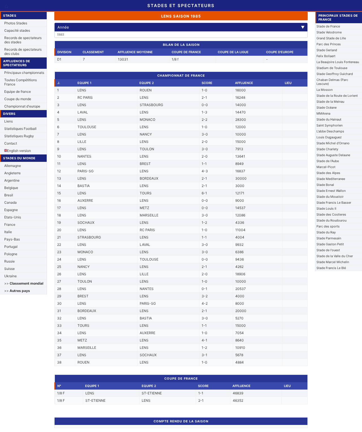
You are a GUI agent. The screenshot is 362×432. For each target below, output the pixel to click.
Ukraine (10, 276)
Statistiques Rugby (19, 136)
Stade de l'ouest (328, 250)
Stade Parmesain (328, 238)
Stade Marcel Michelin (332, 262)
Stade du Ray (326, 232)
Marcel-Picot (325, 167)
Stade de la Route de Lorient (337, 96)
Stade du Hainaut (328, 119)
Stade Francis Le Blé (331, 268)
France (9, 224)
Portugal (11, 246)
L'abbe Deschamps (330, 131)
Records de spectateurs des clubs (23, 51)
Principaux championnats (24, 72)
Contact (10, 143)
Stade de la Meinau (330, 102)
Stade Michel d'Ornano (333, 143)
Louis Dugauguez (329, 137)
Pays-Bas (12, 239)
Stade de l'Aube (327, 161)
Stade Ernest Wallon (331, 191)
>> (23, 283)
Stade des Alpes (328, 173)
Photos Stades (15, 23)
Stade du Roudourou (331, 220)
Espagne (11, 210)
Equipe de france (17, 91)
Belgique (11, 188)
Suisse (9, 268)
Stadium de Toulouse (331, 68)
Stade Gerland (326, 50)
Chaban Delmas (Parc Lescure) (332, 82)
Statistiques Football (20, 128)
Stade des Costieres (331, 214)
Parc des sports (328, 226)
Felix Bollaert (325, 56)
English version (19, 151)
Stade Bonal (325, 185)
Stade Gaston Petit (330, 244)
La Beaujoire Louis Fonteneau (337, 62)
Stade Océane (326, 107)
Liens (8, 121)
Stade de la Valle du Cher (334, 256)
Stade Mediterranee (330, 179)
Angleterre (12, 173)
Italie (8, 232)
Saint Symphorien (329, 125)
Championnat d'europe (22, 106)
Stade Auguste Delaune (333, 155)
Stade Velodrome (329, 32)
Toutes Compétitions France (20, 82)
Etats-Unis (12, 217)
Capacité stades (17, 30)
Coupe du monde (17, 99)
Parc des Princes (328, 44)
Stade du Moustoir (330, 197)
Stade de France (328, 26)
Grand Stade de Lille (331, 38)
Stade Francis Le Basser (333, 203)
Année (181, 27)
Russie (9, 261)
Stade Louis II (326, 208)
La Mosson (324, 90)
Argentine (12, 180)
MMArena (323, 113)
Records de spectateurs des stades (23, 40)
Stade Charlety (327, 149)
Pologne (10, 254)
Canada (10, 202)
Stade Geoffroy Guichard (334, 74)
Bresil (8, 195)
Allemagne (12, 166)
